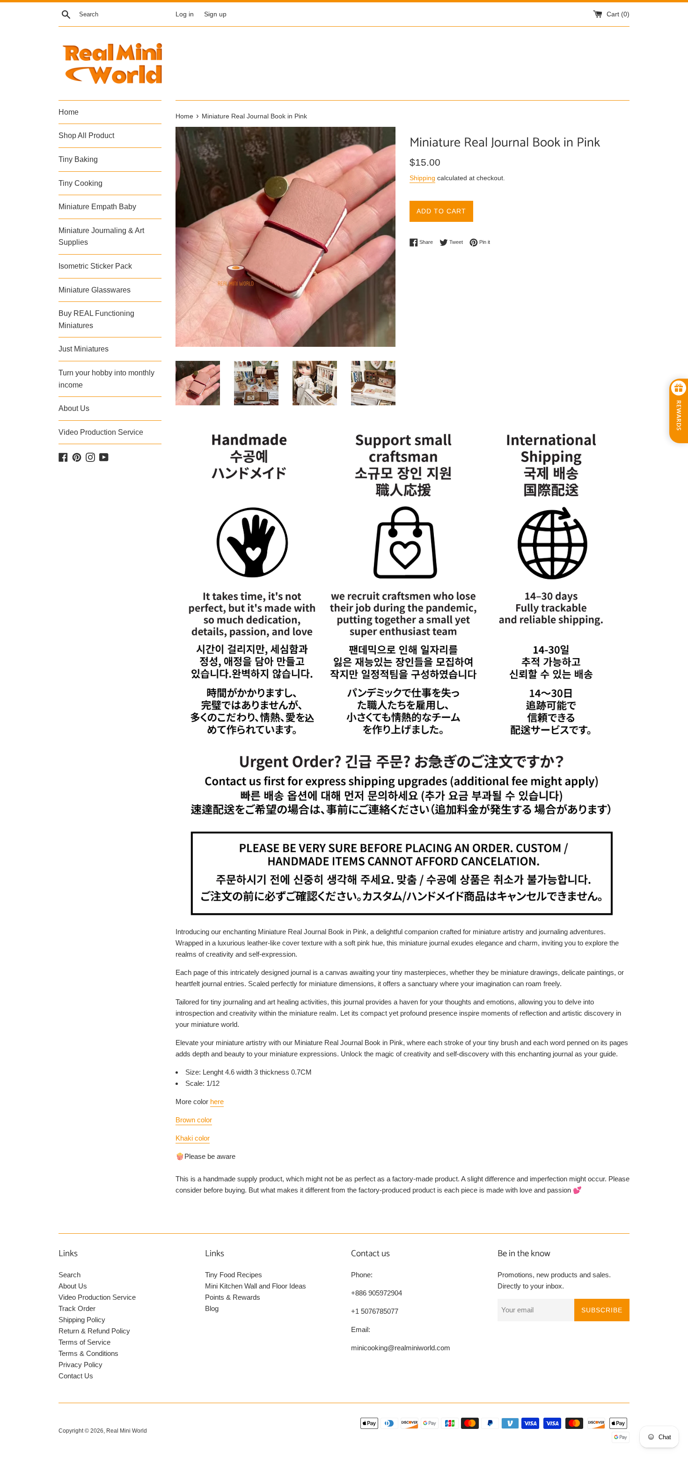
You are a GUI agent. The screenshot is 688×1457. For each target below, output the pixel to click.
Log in (185, 14)
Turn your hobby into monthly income (106, 379)
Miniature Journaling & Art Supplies (101, 237)
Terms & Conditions (88, 1353)
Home (69, 112)
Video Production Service (101, 432)
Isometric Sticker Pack (95, 266)
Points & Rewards (232, 1297)
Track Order (77, 1308)
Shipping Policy (82, 1320)
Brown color (194, 1120)
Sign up (215, 14)
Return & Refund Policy (94, 1331)
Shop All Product (86, 135)
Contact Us (76, 1376)
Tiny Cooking (80, 183)
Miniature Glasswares (95, 290)
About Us (74, 408)
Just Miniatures (84, 349)
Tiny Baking (78, 159)
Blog (212, 1308)
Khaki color (193, 1138)
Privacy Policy (80, 1365)
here (217, 1102)
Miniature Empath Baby (97, 207)
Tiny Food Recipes (233, 1275)
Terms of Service (84, 1342)
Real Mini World (126, 1431)
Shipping (422, 178)
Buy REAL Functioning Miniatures (96, 319)
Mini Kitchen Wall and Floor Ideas (255, 1286)
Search (70, 1275)
